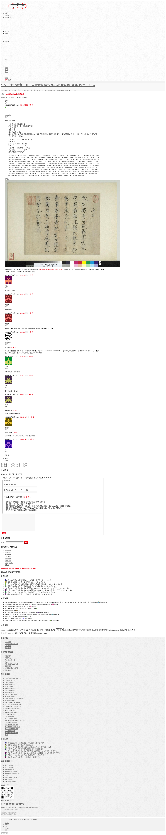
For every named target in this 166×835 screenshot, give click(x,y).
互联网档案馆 (9, 692)
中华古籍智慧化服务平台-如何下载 (16, 606)
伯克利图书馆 (9, 716)
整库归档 (105, 630)
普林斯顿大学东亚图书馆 (13, 702)
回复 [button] (26, 105)
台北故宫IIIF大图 (11, 94)
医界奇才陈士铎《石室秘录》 (24, 582)
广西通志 (8, 658)
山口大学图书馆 (10, 731)
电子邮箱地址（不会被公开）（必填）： (18, 490)
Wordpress (23, 819)
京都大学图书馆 (10, 688)
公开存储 (8, 642)
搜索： (3, 542)
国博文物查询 (9, 610)
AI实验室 (3, 630)
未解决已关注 (124, 630)
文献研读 (8, 550)
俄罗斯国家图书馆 (11, 719)
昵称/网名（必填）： (11, 484)
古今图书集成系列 (48, 630)
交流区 (18, 90)
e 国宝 (7, 775)
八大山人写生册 (10, 660)
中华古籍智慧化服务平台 (13, 678)
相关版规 (25, 497)
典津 (6, 735)
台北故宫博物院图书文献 (13, 704)
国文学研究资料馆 (11, 723)
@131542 (23, 417)
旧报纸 (111, 630)
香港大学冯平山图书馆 (12, 727)
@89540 (22, 394)
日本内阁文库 (9, 682)
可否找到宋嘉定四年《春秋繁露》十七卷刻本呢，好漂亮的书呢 (26, 620)
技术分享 (98, 630)
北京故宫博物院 (10, 765)
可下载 (60, 629)
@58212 (22, 356)
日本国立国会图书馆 (11, 694)
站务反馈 (8, 557)
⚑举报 (32, 105)
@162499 (23, 439)
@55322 (22, 313)
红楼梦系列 (10, 633)
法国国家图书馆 (10, 696)
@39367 (22, 105)
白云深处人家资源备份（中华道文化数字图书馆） (28, 580)
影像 (93, 630)
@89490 (22, 375)
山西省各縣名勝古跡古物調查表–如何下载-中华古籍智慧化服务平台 (34, 588)
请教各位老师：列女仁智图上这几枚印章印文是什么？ (32, 584)
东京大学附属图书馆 (11, 725)
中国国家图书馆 (10, 680)
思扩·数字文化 (33, 819)
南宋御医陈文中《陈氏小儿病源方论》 (27, 594)
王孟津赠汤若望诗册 (11, 664)
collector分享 (11, 630)
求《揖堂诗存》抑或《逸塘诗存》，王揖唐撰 (28, 592)
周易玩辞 (8, 656)
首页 (13, 90)
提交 (4, 533)
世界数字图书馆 (10, 690)
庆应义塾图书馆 (10, 710)
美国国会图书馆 (10, 700)
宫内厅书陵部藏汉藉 (84, 630)
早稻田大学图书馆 (11, 712)
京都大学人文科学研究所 (13, 706)
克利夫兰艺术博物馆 (11, 771)
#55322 (13, 347)
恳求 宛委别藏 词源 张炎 (13, 618)
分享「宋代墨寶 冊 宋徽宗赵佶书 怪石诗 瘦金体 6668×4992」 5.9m (48, 85)
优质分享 (25, 629)
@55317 (22, 294)
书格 (10, 819)
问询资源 (8, 555)
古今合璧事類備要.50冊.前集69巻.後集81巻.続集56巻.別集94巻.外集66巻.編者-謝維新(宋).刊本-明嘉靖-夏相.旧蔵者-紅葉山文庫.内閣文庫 (50, 602)
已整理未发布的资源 (11, 644)
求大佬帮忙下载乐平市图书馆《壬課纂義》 (29, 586)
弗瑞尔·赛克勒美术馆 (12, 773)
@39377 (22, 275)
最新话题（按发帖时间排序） (11, 572)
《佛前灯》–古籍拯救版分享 (14, 616)
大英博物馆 (8, 779)
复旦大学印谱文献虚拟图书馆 (15, 721)
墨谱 (6, 662)
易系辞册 (8, 666)
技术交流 (8, 561)
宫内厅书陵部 (9, 686)
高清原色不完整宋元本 (42, 633)
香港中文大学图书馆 (11, 729)
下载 (20, 630)
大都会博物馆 (9, 769)
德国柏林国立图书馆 (11, 733)
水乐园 (7, 565)
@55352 (22, 332)
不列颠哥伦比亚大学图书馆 (14, 698)
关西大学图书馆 (10, 714)
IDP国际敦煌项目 (10, 781)
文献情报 (8, 559)
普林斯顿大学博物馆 (11, 777)
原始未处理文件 (36, 630)
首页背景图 (30, 633)
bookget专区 (9, 563)
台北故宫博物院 (10, 767)
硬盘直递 (8, 648)
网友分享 (21, 94)
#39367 (15, 410)
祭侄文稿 (8, 670)
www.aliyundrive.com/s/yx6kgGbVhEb (51, 269)
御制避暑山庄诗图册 (11, 668)
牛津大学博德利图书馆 (12, 708)
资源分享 (25, 90)
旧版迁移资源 (116, 630)
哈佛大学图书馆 (10, 684)
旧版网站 (8, 646)
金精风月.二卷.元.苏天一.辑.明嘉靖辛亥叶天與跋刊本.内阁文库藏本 (27, 614)
